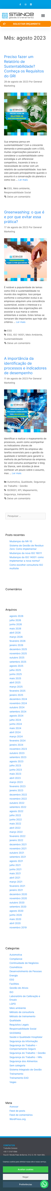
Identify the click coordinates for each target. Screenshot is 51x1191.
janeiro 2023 (16, 790)
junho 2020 (16, 915)
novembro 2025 (18, 653)
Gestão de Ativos (19, 988)
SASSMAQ (15, 1033)
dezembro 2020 (18, 894)
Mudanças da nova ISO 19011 (26, 553)
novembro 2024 (18, 703)
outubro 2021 (17, 852)
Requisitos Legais (19, 1024)
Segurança (10, 494)
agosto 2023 (16, 761)
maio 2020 (15, 919)
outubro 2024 (17, 707)
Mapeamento (30, 490)
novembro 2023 (18, 749)
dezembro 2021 (18, 844)
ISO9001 (11, 490)
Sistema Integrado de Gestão (26, 1069)
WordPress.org (18, 1119)
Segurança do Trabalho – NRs (26, 1057)
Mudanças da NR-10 (21, 541)
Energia (14, 975)
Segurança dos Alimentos (24, 1061)
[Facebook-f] (20, 4)
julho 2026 (15, 620)
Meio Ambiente (34, 334)
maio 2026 (15, 628)
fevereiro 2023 (18, 786)
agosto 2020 (16, 911)
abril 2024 (15, 732)
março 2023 (16, 782)
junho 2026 (16, 624)
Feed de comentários (21, 1115)
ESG (9, 188)
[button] (43, 16)
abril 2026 (15, 632)
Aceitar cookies (25, 1169)
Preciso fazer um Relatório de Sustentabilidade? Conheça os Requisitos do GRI (24, 66)
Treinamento (16, 1073)
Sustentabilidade (13, 339)
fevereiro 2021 (17, 886)
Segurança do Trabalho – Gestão (28, 1053)
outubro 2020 (17, 902)
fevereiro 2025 (17, 690)
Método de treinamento (22, 1016)
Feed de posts (17, 1110)
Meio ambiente (21, 188)
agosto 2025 (16, 666)
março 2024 (16, 736)
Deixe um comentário (18, 196)
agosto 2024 (16, 715)
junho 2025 (16, 674)
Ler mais (23, 179)
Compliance (16, 959)
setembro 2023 (18, 757)
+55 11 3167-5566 (10, 1152)
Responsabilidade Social (17, 192)
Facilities (14, 983)
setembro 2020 (18, 906)
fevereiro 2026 (18, 641)
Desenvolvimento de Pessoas (26, 971)
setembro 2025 (18, 661)
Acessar (14, 1106)
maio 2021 (15, 873)
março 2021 (16, 881)
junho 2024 (16, 724)
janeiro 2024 (16, 744)
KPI (19, 490)
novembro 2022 (18, 798)
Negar (26, 1177)
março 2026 (16, 637)
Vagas (13, 1082)
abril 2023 (15, 778)
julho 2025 (15, 670)
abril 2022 (15, 827)
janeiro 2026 (16, 645)
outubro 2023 (17, 753)
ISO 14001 (18, 334)
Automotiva (13, 481)
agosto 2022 (16, 811)
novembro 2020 (18, 898)
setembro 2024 (18, 711)
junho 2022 (16, 819)
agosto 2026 (16, 616)
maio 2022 (15, 823)
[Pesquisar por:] (25, 516)
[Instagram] (25, 4)
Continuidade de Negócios (24, 963)
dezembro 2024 (18, 699)
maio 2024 (15, 728)
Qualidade (26, 481)
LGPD (13, 1003)
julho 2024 (15, 720)
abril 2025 (15, 682)
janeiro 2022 (16, 840)
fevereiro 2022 (17, 836)
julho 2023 (15, 765)
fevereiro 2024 (18, 740)
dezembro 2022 (18, 794)
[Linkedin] (30, 4)
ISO (11, 992)
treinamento (23, 494)
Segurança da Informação (24, 1041)
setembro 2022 (18, 807)
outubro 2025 (17, 657)
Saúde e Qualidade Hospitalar (26, 1037)
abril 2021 (15, 877)
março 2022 (16, 832)
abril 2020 (15, 923)
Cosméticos (16, 967)
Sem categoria (17, 1065)
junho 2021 (15, 869)
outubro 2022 (17, 803)
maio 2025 (15, 678)
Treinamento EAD (19, 1078)
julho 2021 (15, 865)
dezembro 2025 (18, 649)
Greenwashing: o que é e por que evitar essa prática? (24, 217)
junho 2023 (16, 769)
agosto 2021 (16, 861)
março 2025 (16, 686)
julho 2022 (15, 815)
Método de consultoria (22, 1012)
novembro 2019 (18, 927)
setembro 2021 (18, 856)
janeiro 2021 (16, 890)
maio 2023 (15, 773)
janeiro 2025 (16, 695)
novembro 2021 (18, 848)
